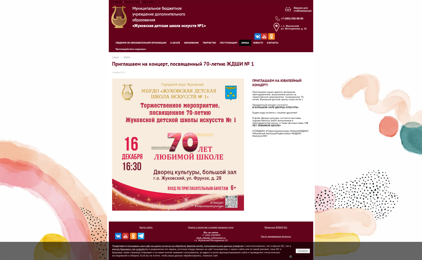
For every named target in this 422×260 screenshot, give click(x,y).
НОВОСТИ (258, 42)
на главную (116, 2)
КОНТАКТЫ (272, 42)
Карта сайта (145, 227)
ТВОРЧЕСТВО (209, 42)
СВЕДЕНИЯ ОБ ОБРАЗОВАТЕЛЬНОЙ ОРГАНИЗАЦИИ (141, 42)
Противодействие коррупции (131, 49)
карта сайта (148, 2)
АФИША (245, 42)
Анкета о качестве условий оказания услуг (211, 227)
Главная (115, 57)
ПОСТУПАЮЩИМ (228, 42)
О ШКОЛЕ (175, 42)
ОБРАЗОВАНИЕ (191, 42)
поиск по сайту (132, 2)
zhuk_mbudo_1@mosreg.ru (211, 237)
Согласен (303, 251)
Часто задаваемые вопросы (276, 236)
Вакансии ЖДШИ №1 (276, 227)
